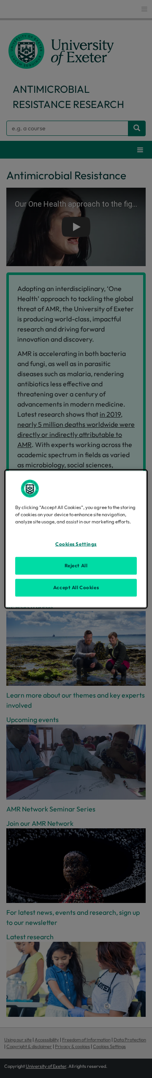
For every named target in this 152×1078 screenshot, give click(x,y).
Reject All (76, 566)
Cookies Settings (76, 544)
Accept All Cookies (76, 587)
